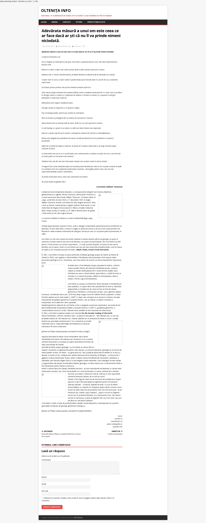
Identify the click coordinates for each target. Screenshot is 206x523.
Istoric (79, 22)
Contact (67, 22)
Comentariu (46, 460)
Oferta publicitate (96, 22)
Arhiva (55, 22)
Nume (44, 477)
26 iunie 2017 (49, 46)
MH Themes (78, 518)
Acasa (44, 22)
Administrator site (64, 46)
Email (44, 484)
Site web (45, 491)
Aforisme (77, 46)
